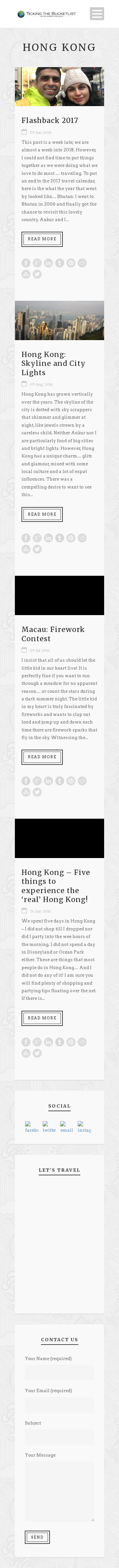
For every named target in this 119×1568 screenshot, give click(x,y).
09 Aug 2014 (41, 384)
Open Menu (97, 13)
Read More (42, 239)
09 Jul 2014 (40, 650)
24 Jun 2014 (40, 911)
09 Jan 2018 (41, 132)
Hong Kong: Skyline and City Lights (53, 363)
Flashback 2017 (49, 120)
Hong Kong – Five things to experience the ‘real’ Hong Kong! (55, 886)
